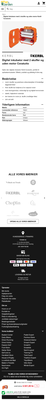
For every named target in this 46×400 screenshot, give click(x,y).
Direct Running (7, 340)
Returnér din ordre (23, 279)
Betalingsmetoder (8, 321)
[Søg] (8, 8)
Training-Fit (28, 352)
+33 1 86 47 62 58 (23, 246)
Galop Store (6, 350)
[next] (44, 197)
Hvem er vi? (6, 309)
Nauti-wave (6, 365)
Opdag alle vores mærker (23, 221)
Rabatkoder (6, 301)
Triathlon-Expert (30, 357)
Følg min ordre (7, 296)
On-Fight (5, 368)
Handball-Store (7, 355)
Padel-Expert (29, 335)
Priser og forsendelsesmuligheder (14, 324)
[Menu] (2, 9)
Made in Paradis (8, 363)
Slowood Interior (30, 340)
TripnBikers (28, 360)
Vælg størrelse (23, 397)
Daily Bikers (6, 337)
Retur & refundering (9, 316)
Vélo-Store (28, 363)
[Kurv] (44, 3)
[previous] (1, 197)
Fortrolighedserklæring (10, 326)
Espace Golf (6, 345)
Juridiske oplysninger (10, 319)
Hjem (4, 14)
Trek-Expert (28, 355)
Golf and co (6, 352)
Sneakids (27, 347)
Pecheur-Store (29, 337)
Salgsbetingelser (8, 314)
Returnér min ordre (9, 298)
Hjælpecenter (7, 293)
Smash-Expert (29, 342)
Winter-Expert (29, 365)
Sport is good (29, 350)
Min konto (5, 291)
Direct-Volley (6, 342)
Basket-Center (7, 335)
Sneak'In (27, 345)
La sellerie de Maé (9, 360)
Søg (11, 9)
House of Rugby (8, 357)
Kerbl (8, 55)
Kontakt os (23, 240)
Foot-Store (6, 347)
